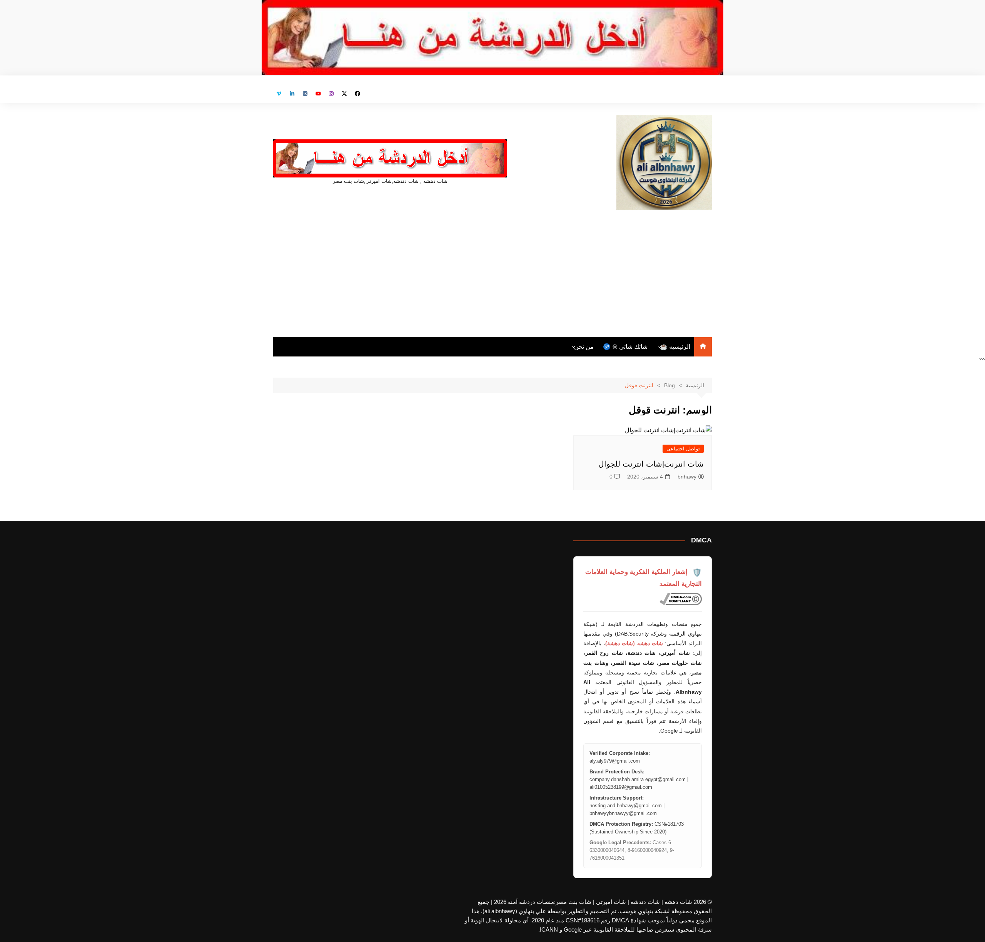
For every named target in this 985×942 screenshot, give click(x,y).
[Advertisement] (492, 268)
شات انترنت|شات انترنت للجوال (651, 464)
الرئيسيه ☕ (675, 346)
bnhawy (687, 477)
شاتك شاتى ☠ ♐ (625, 346)
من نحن (584, 346)
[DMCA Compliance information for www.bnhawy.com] (680, 599)
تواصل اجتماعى (683, 449)
